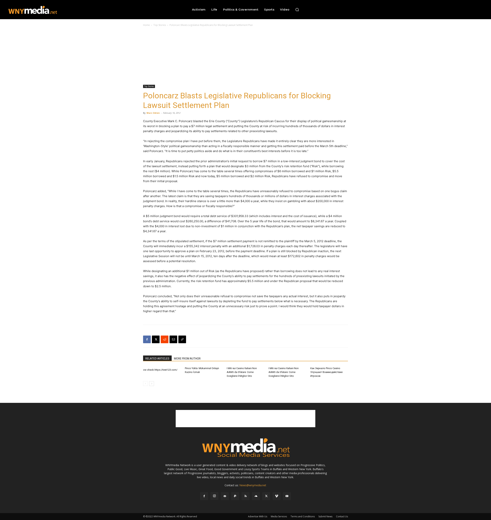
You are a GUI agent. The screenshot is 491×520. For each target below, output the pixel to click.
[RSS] (245, 496)
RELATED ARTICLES (157, 358)
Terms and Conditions (303, 516)
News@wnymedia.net (252, 485)
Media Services (279, 516)
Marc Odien (153, 112)
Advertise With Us (257, 516)
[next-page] (151, 383)
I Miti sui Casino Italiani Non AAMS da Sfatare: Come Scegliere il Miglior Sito (242, 372)
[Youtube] (287, 496)
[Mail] (225, 496)
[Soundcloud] (256, 496)
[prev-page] (145, 383)
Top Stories (159, 25)
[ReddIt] (164, 339)
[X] (156, 339)
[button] (297, 9)
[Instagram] (214, 496)
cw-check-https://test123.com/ (160, 369)
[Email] (173, 339)
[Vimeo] (276, 496)
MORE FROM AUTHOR (187, 358)
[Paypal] (235, 496)
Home (146, 25)
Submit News (325, 516)
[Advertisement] (245, 56)
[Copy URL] (182, 339)
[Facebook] (147, 339)
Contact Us (342, 516)
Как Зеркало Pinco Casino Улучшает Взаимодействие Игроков (326, 372)
